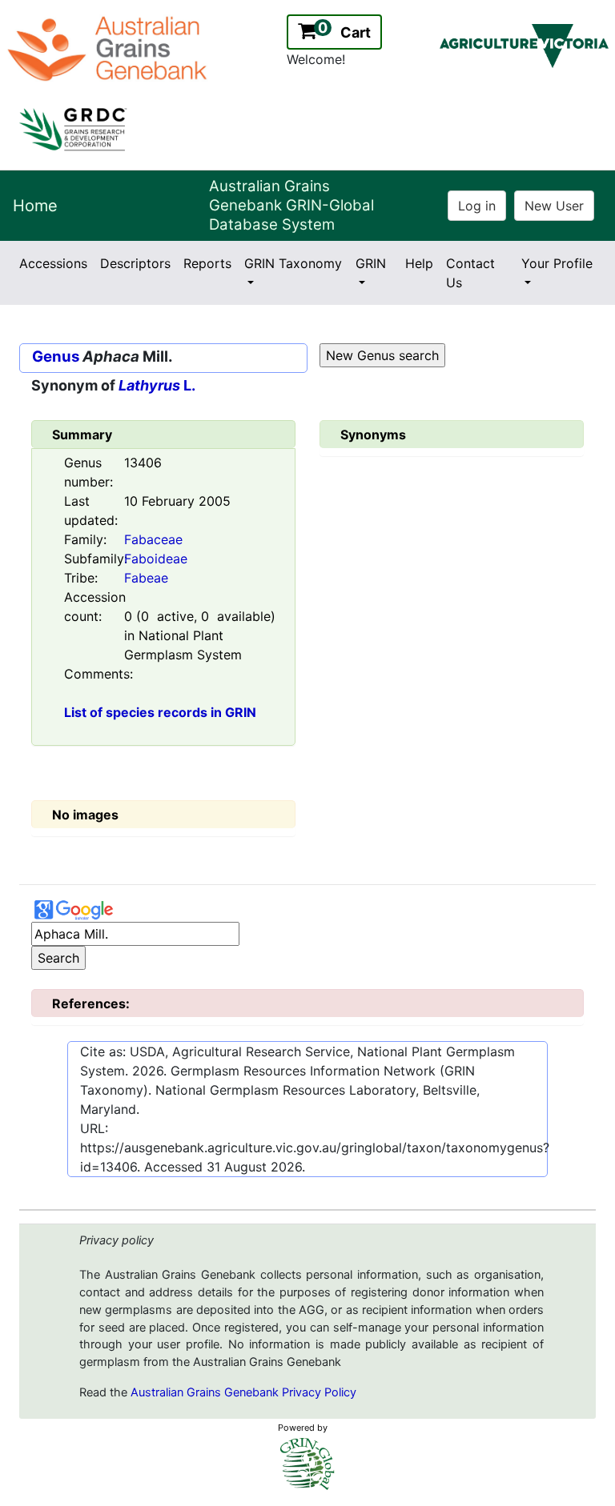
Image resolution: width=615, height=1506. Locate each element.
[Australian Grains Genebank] (109, 47)
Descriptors (135, 263)
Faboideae (155, 559)
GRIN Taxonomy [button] (293, 263)
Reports (207, 263)
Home (35, 205)
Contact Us (470, 272)
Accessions (53, 263)
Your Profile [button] (557, 263)
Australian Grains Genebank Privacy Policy (243, 1392)
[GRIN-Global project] (307, 1464)
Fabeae (146, 578)
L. (157, 385)
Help (419, 263)
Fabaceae (153, 539)
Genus (55, 356)
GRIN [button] (371, 263)
